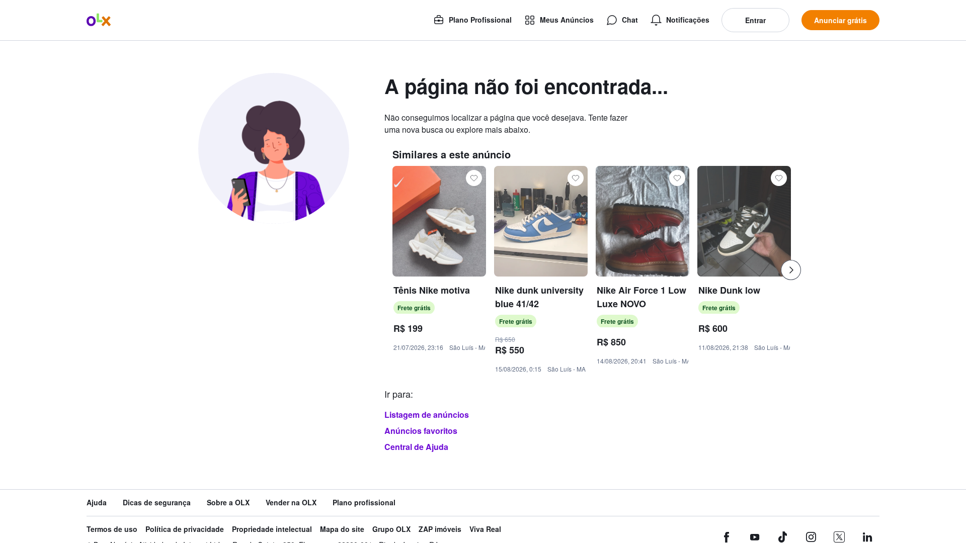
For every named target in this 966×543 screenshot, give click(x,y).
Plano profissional (364, 502)
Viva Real (485, 529)
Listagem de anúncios (426, 414)
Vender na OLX (291, 502)
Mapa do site (342, 529)
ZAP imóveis (440, 529)
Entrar (755, 20)
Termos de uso (112, 529)
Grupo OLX (391, 529)
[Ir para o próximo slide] (791, 270)
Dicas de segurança (157, 502)
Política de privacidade (184, 529)
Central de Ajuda (416, 446)
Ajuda (97, 502)
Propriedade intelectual (272, 529)
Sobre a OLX (228, 502)
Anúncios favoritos (420, 430)
